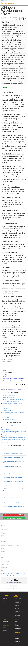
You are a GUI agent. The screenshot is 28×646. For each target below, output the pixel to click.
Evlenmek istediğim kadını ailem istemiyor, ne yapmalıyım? (13, 407)
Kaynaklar (3, 562)
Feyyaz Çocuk (17, 629)
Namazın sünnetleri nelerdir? (11, 473)
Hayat (4, 376)
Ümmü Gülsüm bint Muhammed (10, 419)
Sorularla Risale (5, 621)
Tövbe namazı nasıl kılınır (10, 494)
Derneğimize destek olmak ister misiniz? (14, 582)
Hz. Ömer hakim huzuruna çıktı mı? (12, 485)
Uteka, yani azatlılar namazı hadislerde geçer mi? (13, 435)
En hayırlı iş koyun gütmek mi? (11, 502)
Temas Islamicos (17, 611)
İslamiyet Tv (5, 630)
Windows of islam (17, 612)
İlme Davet (4, 601)
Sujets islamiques (17, 615)
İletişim (2, 570)
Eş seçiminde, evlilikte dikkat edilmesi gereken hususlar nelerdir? (13, 413)
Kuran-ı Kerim (5, 598)
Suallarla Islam (17, 601)
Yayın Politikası (4, 565)
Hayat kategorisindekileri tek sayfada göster (13, 378)
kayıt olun (20, 389)
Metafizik (3, 533)
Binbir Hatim (5, 599)
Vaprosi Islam (17, 605)
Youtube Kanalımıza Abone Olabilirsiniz (14, 514)
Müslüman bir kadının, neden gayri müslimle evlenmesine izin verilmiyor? (13, 404)
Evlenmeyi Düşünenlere (8, 410)
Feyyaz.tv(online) (17, 641)
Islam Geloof (17, 608)
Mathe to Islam (17, 614)
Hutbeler (3, 549)
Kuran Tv (4, 628)
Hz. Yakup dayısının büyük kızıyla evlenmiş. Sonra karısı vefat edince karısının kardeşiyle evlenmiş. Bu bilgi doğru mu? (13, 441)
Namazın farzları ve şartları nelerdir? (13, 449)
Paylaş (15, 19)
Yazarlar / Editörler (5, 561)
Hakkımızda (3, 559)
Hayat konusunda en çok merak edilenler (13, 380)
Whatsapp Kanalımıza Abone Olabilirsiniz (14, 518)
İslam (2, 532)
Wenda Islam (17, 609)
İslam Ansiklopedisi (5, 552)
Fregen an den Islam (18, 602)
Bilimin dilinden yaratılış (6, 543)
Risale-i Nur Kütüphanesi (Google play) (18, 623)
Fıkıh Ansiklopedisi (5, 546)
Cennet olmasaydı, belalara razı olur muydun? (13, 399)
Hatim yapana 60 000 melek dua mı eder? (14, 481)
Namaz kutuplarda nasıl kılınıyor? (12, 470)
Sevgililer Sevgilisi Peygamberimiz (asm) (10, 545)
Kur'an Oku (16, 635)
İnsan (2, 530)
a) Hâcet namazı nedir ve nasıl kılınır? (13, 453)
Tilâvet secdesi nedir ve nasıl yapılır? (13, 466)
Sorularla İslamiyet (6, 596)
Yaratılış (2, 536)
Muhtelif (3, 535)
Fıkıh (2, 527)
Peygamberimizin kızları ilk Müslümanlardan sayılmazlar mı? (13, 416)
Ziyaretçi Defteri (4, 564)
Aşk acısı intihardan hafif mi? (9, 395)
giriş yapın (12, 389)
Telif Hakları (3, 568)
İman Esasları (4, 529)
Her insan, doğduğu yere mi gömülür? (13, 477)
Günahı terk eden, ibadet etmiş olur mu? (13, 457)
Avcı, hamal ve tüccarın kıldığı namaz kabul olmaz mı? (14, 437)
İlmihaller (3, 551)
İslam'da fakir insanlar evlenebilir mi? (11, 401)
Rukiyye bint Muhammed (8, 397)
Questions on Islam (18, 598)
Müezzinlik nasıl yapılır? (7, 425)
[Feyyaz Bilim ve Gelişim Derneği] (14, 580)
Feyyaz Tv (4, 627)
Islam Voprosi (17, 599)
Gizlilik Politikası (4, 567)
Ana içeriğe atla (3, 0)
